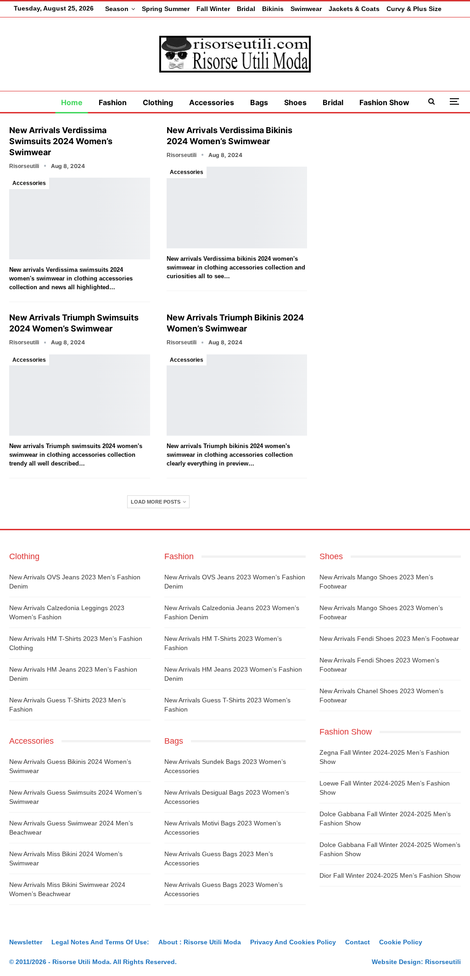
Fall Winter (213, 8)
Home (72, 102)
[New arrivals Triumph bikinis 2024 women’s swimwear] (237, 395)
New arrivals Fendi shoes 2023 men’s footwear (389, 638)
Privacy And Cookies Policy (293, 942)
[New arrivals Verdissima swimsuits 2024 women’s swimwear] (79, 218)
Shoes (295, 102)
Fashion (113, 102)
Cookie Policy (400, 942)
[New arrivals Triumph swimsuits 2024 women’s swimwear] (79, 395)
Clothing (158, 102)
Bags (259, 102)
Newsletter (25, 942)
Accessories (211, 102)
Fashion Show (384, 102)
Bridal (246, 8)
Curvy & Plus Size (414, 8)
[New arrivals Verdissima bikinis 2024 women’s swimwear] (237, 207)
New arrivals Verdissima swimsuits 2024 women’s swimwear (60, 141)
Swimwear (306, 8)
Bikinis (273, 8)
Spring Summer (166, 8)
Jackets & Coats (354, 8)
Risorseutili (443, 961)
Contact (357, 942)
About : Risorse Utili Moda (199, 942)
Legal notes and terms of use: (100, 942)
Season (117, 8)
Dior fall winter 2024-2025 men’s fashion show (389, 875)
